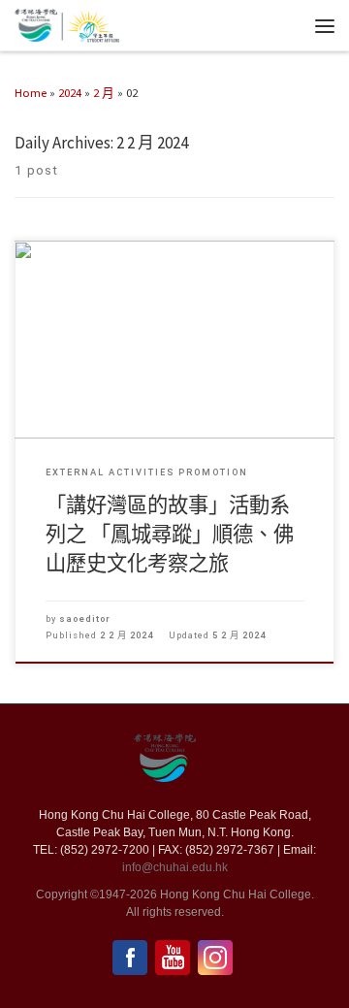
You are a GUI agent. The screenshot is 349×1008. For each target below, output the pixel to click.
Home (31, 92)
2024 (69, 92)
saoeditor (85, 618)
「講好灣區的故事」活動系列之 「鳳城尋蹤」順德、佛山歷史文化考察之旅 (170, 534)
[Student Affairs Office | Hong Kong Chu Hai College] (90, 23)
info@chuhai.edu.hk (175, 867)
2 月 (103, 92)
